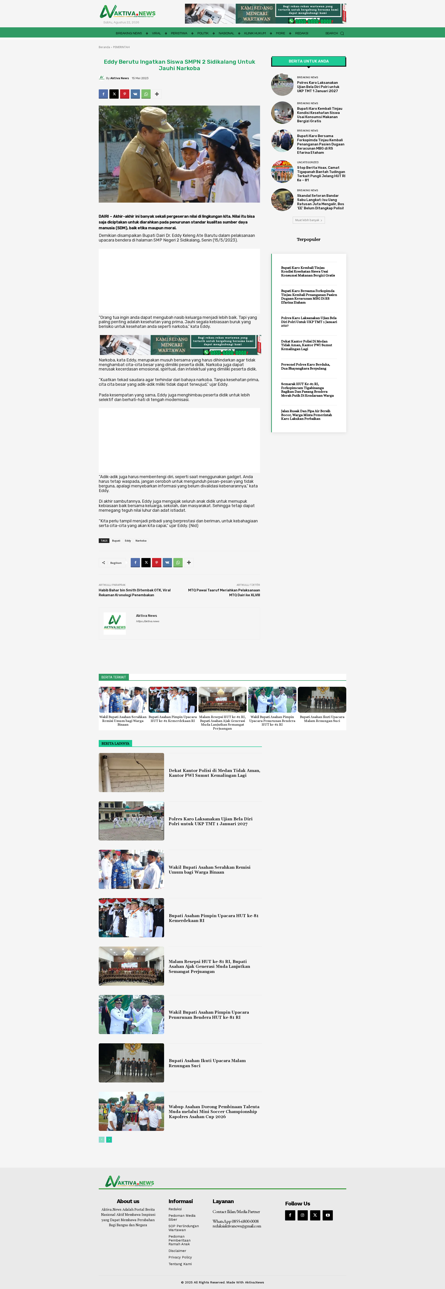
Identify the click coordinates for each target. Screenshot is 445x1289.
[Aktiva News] (102, 78)
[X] (114, 94)
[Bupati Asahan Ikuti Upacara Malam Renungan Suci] (322, 700)
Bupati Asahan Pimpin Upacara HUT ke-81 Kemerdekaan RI (173, 719)
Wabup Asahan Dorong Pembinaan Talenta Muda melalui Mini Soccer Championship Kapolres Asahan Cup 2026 (214, 1112)
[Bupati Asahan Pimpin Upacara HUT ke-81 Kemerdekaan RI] (173, 700)
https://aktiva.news (147, 621)
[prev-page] (102, 1140)
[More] (157, 94)
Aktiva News (119, 78)
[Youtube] (328, 1215)
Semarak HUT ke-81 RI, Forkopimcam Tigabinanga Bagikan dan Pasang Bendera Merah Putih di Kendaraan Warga (307, 390)
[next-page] (109, 1140)
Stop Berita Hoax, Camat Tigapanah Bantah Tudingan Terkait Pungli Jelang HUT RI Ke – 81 (321, 174)
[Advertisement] (179, 281)
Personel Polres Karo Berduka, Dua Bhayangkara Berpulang (305, 366)
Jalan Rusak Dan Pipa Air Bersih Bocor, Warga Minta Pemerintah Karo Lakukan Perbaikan (306, 415)
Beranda (104, 47)
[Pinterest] (124, 94)
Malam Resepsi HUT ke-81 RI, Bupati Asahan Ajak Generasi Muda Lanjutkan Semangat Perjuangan (222, 723)
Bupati (116, 540)
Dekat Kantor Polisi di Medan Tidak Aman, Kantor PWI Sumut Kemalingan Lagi (306, 345)
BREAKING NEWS (307, 77)
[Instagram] (303, 1215)
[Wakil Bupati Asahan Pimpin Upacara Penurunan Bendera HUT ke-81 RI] (272, 700)
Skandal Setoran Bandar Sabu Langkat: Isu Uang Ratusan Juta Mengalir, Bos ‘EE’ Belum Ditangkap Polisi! (320, 202)
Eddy (128, 540)
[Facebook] (103, 94)
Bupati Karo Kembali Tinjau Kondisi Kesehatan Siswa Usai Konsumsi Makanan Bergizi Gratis (319, 115)
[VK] (135, 94)
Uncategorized (308, 162)
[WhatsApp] (146, 94)
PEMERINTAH (121, 47)
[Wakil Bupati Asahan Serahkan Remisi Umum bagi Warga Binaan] (123, 700)
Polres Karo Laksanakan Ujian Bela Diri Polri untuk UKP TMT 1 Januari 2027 (318, 87)
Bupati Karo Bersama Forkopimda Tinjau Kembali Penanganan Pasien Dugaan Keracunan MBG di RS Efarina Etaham (320, 144)
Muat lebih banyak (307, 220)
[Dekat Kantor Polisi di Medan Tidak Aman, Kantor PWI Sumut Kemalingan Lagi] (131, 772)
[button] (335, 33)
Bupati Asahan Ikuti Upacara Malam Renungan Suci (322, 719)
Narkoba (141, 540)
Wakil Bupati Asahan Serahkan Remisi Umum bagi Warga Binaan (122, 721)
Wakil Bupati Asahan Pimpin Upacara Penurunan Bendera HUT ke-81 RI (272, 721)
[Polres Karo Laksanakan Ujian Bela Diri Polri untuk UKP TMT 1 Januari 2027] (282, 84)
